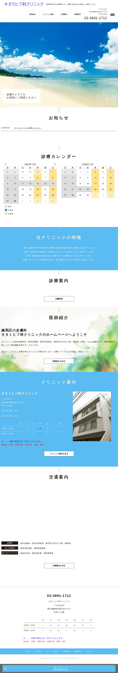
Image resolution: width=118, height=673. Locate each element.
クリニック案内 (48, 14)
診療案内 (77, 14)
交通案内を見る (59, 566)
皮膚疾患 (59, 299)
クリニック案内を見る (59, 454)
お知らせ (89, 651)
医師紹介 (32, 14)
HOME (28, 651)
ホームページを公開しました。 (28, 128)
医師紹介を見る (59, 361)
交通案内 (64, 14)
